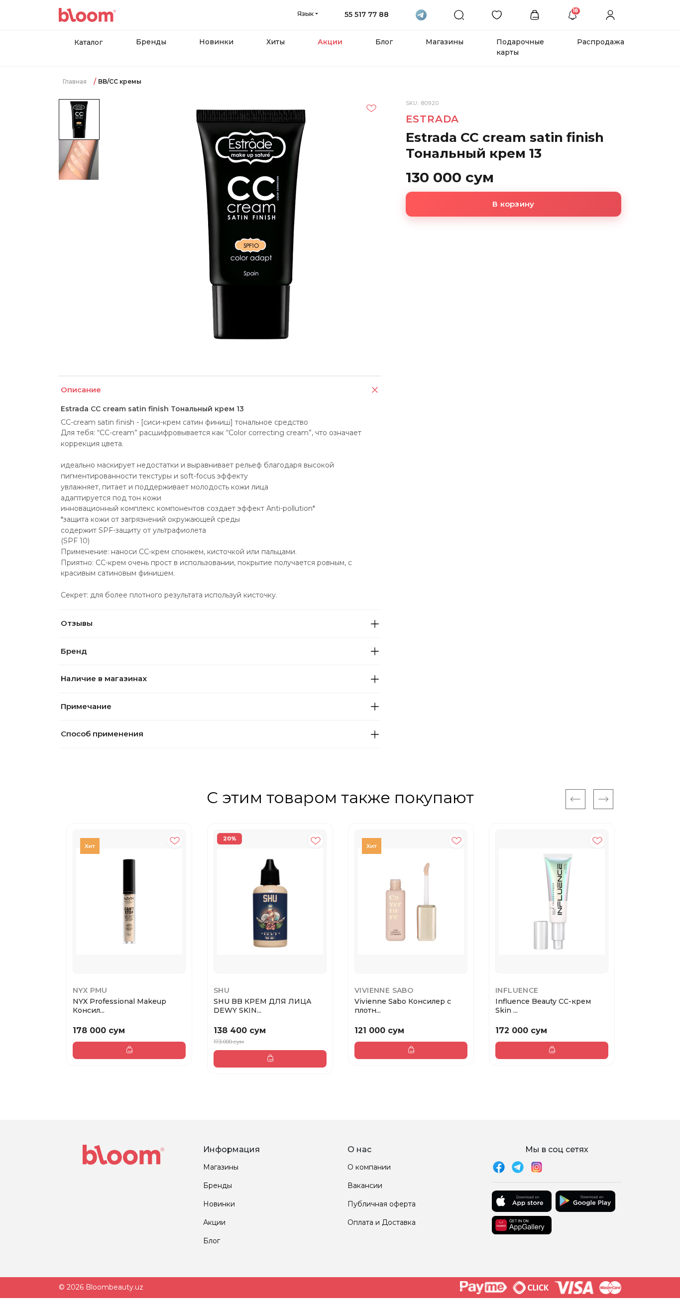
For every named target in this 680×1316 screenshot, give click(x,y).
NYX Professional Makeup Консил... (119, 1006)
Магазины (444, 41)
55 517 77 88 (366, 14)
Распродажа (600, 41)
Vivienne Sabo (383, 990)
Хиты (275, 41)
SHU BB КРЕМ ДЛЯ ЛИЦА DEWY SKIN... (263, 1006)
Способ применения (102, 733)
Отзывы (77, 623)
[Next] (603, 799)
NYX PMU (90, 990)
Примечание (86, 706)
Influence (517, 990)
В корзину (513, 204)
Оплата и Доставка (381, 1222)
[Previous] (575, 799)
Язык (305, 13)
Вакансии (364, 1185)
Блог (384, 41)
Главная (75, 81)
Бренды (151, 41)
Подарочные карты (520, 47)
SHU (221, 990)
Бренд (74, 651)
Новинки (216, 41)
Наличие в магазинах (104, 678)
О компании (369, 1167)
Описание (81, 389)
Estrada (432, 119)
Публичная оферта (381, 1203)
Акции (330, 41)
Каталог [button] (88, 42)
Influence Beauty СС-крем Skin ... (543, 1006)
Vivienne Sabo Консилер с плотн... (402, 1006)
